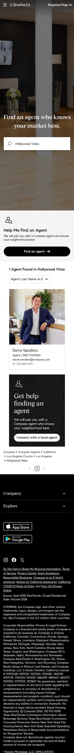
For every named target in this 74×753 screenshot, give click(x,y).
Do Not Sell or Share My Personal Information (32, 569)
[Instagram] (7, 559)
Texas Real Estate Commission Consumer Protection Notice (35, 720)
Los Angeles (44, 456)
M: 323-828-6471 (23, 364)
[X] (24, 559)
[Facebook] (16, 559)
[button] (5, 5)
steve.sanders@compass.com (31, 359)
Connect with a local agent (37, 437)
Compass (9, 452)
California (49, 452)
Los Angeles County (20, 456)
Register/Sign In (60, 5)
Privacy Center (26, 573)
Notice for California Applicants (36, 582)
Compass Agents (29, 452)
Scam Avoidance (48, 573)
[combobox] (37, 143)
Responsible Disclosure (17, 577)
